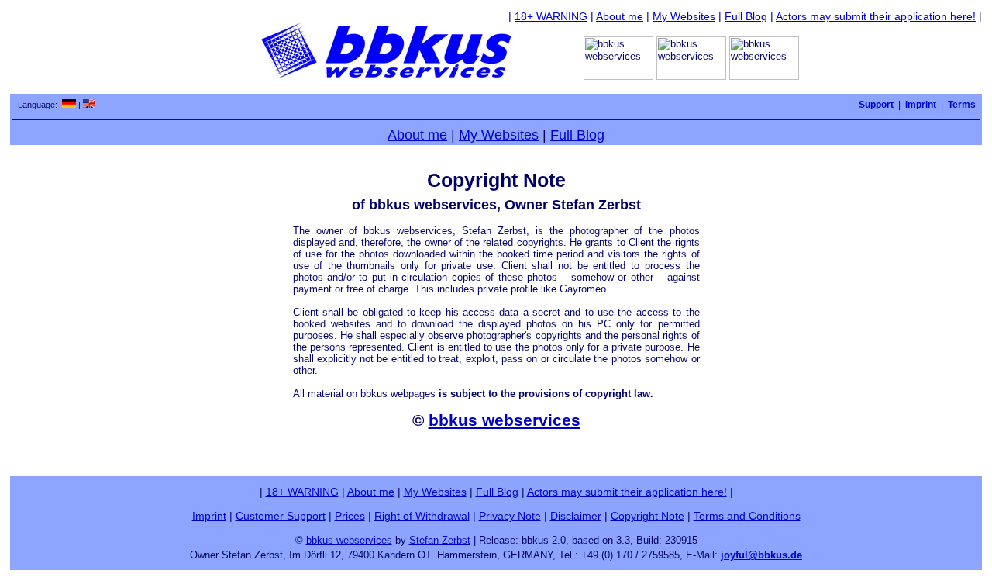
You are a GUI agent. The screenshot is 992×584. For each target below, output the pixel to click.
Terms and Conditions (747, 516)
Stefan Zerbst (439, 540)
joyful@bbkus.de (761, 555)
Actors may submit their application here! (876, 16)
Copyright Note (647, 516)
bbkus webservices (504, 420)
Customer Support (281, 516)
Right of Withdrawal (422, 516)
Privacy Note (510, 516)
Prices (350, 516)
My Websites (684, 16)
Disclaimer (575, 516)
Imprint (209, 516)
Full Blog (746, 16)
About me (619, 16)
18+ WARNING (551, 16)
